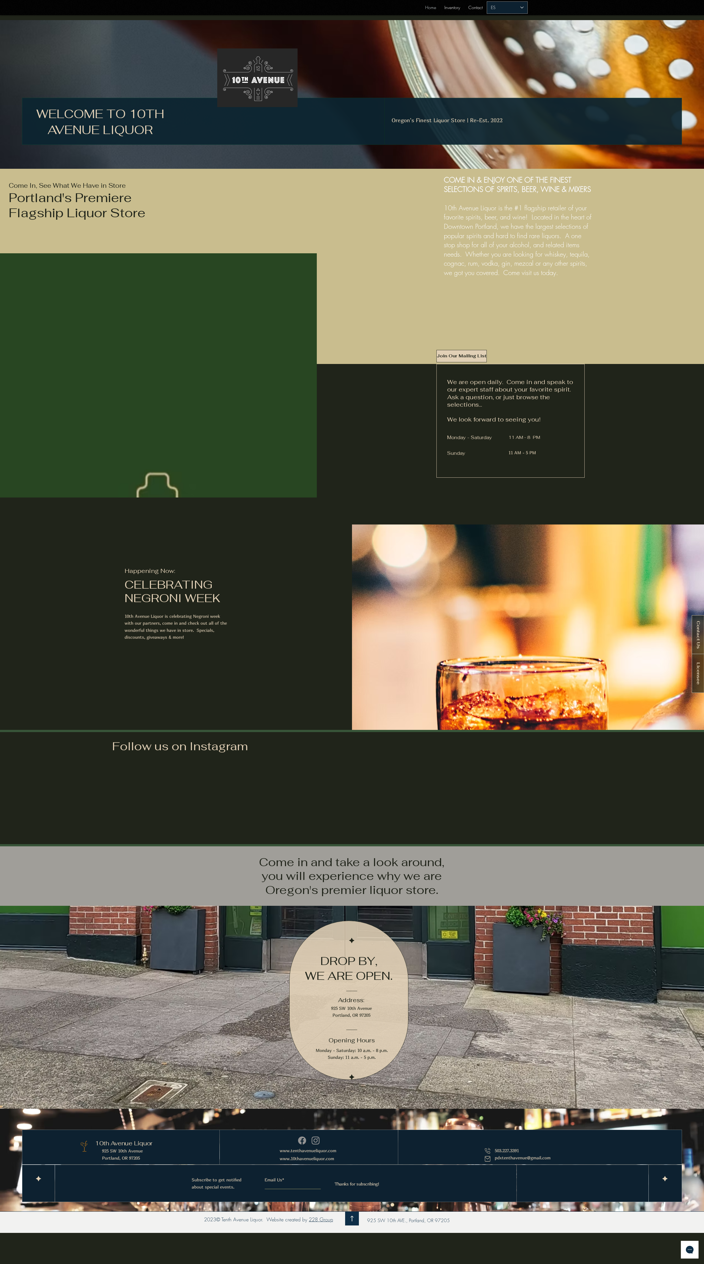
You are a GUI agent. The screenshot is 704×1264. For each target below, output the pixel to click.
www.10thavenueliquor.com (307, 1158)
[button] (461, 356)
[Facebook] (302, 1140)
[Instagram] (315, 1140)
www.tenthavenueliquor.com (308, 1150)
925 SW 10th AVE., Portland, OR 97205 (408, 1220)
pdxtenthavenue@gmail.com (523, 1157)
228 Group (321, 1219)
